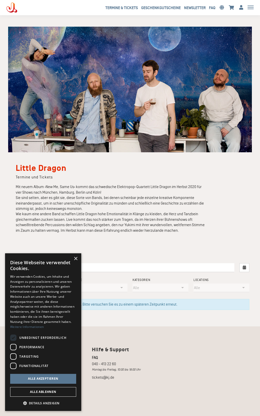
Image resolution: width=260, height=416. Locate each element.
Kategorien (141, 280)
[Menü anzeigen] (251, 7)
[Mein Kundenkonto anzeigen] (241, 7)
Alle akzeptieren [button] (43, 378)
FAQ (212, 8)
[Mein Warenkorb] (231, 7)
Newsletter (195, 8)
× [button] (75, 259)
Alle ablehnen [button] (43, 392)
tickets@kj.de (103, 377)
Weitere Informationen (27, 327)
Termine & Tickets (121, 8)
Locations (201, 280)
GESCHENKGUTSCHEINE (161, 8)
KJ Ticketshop (20, 8)
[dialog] (43, 332)
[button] (222, 7)
